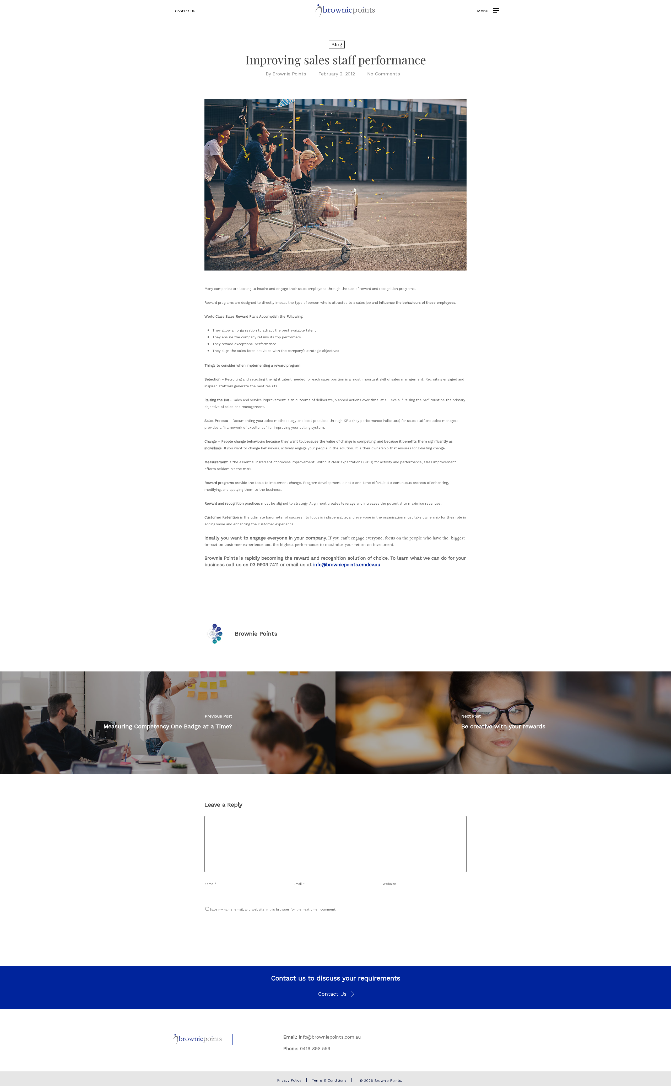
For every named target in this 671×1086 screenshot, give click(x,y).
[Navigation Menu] (496, 10)
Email (299, 884)
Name (210, 884)
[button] (335, 994)
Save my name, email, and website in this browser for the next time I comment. (273, 909)
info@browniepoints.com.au (330, 1037)
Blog (336, 44)
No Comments (383, 73)
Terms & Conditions (329, 1080)
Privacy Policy (289, 1080)
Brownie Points (289, 73)
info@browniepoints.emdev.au (346, 564)
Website (389, 884)
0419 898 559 (315, 1048)
